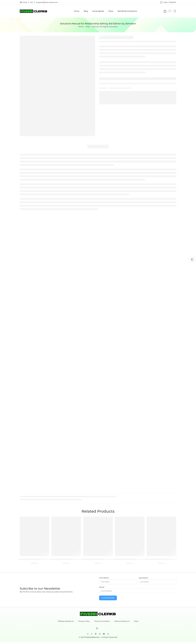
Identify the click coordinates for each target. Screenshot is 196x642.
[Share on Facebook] (92, 634)
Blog (86, 11)
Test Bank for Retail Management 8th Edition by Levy (66, 559)
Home (76, 11)
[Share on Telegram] (104, 634)
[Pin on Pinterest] (96, 634)
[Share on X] (88, 634)
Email (101, 587)
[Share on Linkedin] (100, 634)
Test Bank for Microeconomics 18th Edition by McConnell (161, 559)
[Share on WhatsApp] (108, 634)
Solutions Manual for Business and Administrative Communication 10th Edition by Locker (129, 559)
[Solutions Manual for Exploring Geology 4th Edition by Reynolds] (98, 536)
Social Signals (98, 11)
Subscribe (108, 598)
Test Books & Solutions (127, 11)
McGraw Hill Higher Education (105, 27)
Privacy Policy (84, 621)
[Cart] (165, 11)
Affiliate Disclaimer (66, 621)
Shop (111, 11)
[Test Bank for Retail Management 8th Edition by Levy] (66, 536)
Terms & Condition (102, 621)
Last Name (143, 578)
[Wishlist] (46, 520)
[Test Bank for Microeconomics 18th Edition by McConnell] (161, 536)
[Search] (174, 11)
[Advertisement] (98, 226)
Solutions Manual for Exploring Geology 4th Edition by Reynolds (98, 559)
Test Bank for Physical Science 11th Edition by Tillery (34, 559)
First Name (104, 578)
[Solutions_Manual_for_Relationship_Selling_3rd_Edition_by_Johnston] (57, 86)
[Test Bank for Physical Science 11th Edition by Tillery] (34, 536)
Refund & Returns (121, 621)
